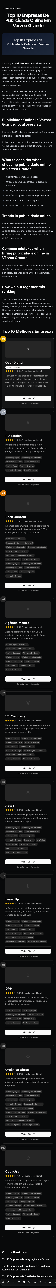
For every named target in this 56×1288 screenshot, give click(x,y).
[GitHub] (19, 1282)
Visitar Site (26, 398)
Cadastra (12, 1171)
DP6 (8, 988)
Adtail (9, 806)
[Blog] (8, 1282)
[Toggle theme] (40, 1282)
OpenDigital (14, 362)
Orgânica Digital (17, 1070)
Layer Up (12, 899)
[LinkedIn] (24, 1282)
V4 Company (15, 716)
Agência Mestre (17, 623)
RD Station (13, 436)
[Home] (3, 1282)
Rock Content (15, 517)
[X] (29, 1282)
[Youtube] (34, 1282)
